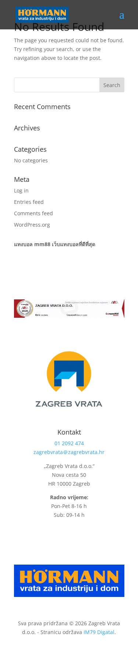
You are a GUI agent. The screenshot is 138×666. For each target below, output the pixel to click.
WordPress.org (32, 224)
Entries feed (29, 201)
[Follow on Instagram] (79, 536)
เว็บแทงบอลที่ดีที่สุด (73, 244)
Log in (21, 190)
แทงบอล (23, 244)
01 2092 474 (69, 443)
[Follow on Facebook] (64, 536)
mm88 (42, 244)
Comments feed (33, 213)
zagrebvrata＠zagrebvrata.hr (69, 452)
